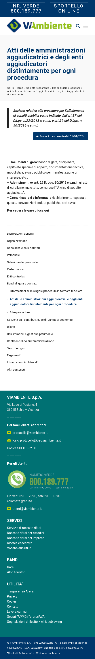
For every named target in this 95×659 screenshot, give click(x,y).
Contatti (12, 606)
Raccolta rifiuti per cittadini (25, 533)
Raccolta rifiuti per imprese (25, 538)
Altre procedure (20, 312)
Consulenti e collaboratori (23, 248)
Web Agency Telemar (48, 653)
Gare (10, 567)
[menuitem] (76, 26)
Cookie (12, 601)
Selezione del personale (22, 262)
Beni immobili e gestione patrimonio (30, 334)
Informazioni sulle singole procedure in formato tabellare (46, 291)
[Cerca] (76, 26)
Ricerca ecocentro (19, 543)
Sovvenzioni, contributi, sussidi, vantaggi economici (40, 319)
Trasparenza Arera (20, 591)
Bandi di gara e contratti (22, 283)
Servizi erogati (16, 348)
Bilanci (11, 326)
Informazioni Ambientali (22, 362)
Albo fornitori (16, 572)
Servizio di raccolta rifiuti (24, 528)
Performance (15, 269)
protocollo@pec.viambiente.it (40, 440)
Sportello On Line (69, 8)
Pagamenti (14, 355)
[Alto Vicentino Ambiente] (39, 26)
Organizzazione (17, 241)
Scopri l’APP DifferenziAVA (26, 616)
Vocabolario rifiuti (19, 548)
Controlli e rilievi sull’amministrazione (30, 341)
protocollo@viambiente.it (30, 433)
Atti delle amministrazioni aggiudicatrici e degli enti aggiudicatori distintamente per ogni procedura (46, 63)
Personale (13, 255)
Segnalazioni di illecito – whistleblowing (34, 621)
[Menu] (85, 26)
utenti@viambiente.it (27, 509)
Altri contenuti (16, 369)
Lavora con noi (17, 611)
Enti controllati (16, 276)
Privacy (12, 596)
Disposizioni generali (20, 233)
